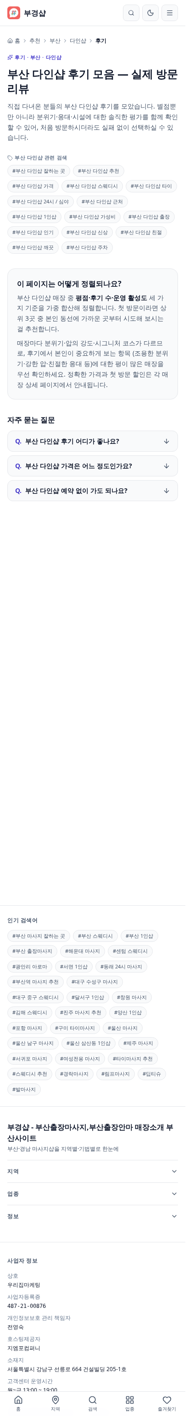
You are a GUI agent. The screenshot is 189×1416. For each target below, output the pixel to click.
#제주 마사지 (138, 1042)
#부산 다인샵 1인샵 (34, 216)
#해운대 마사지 (82, 950)
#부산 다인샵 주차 (87, 247)
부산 (55, 40)
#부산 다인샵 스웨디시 (92, 185)
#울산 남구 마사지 (33, 1042)
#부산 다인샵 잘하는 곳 (38, 170)
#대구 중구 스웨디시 (35, 997)
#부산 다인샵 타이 (151, 185)
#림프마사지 (115, 1073)
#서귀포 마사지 (29, 1058)
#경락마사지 (74, 1073)
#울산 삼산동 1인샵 (89, 1042)
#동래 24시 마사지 (121, 966)
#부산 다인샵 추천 (98, 170)
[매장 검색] (131, 13)
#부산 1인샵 (139, 935)
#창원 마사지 (132, 997)
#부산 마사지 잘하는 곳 (38, 935)
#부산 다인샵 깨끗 (33, 247)
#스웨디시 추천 (29, 1073)
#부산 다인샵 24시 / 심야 (40, 201)
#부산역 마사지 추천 (35, 981)
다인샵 (78, 40)
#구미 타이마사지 (75, 1027)
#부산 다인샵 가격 (33, 185)
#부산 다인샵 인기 (33, 232)
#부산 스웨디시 (95, 935)
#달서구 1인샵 (88, 997)
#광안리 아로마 (29, 966)
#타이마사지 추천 (133, 1058)
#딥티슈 (152, 1073)
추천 (34, 40)
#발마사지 (24, 1089)
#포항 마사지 (27, 1027)
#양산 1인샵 (128, 1012)
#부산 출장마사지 (32, 950)
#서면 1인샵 (74, 966)
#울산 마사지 (123, 1027)
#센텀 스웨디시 (130, 950)
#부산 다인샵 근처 (102, 201)
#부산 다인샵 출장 (149, 216)
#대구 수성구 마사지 (95, 981)
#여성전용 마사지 (80, 1058)
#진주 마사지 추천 (80, 1012)
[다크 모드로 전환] (150, 13)
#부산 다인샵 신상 (87, 232)
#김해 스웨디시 (29, 1012)
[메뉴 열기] (169, 13)
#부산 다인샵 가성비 (92, 216)
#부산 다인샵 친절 (141, 232)
